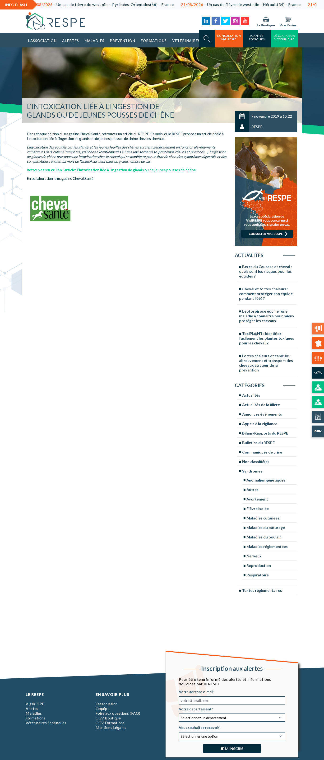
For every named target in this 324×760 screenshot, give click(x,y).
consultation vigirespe (229, 37)
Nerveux (254, 556)
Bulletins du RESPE (258, 442)
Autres (252, 489)
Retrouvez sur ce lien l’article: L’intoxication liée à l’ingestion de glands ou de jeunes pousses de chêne (111, 170)
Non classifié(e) (255, 461)
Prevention (122, 40)
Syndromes (252, 471)
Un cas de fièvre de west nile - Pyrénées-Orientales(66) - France (79, 4)
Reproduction (258, 565)
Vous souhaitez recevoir (199, 727)
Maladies (94, 40)
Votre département (195, 709)
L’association (42, 40)
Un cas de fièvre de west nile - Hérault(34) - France (218, 4)
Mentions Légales (111, 727)
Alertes (70, 40)
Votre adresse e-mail (196, 692)
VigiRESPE (35, 703)
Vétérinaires (186, 40)
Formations (154, 40)
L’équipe (102, 708)
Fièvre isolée (257, 508)
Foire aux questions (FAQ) (118, 713)
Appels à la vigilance (259, 423)
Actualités (251, 395)
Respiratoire (257, 575)
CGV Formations (110, 722)
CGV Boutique (108, 718)
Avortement (257, 499)
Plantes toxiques (257, 37)
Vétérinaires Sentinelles (46, 722)
